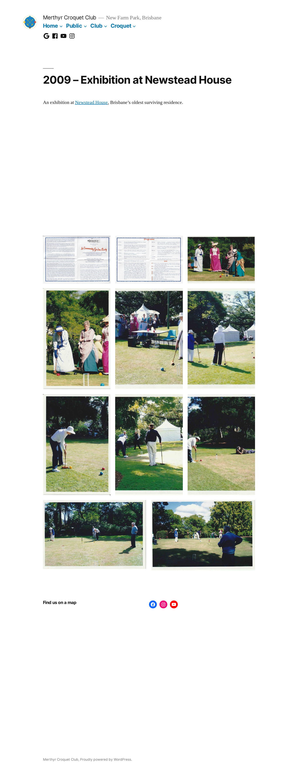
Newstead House (91, 102)
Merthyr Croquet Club (69, 17)
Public (74, 25)
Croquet (121, 25)
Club (96, 25)
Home (50, 25)
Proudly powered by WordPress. (106, 759)
